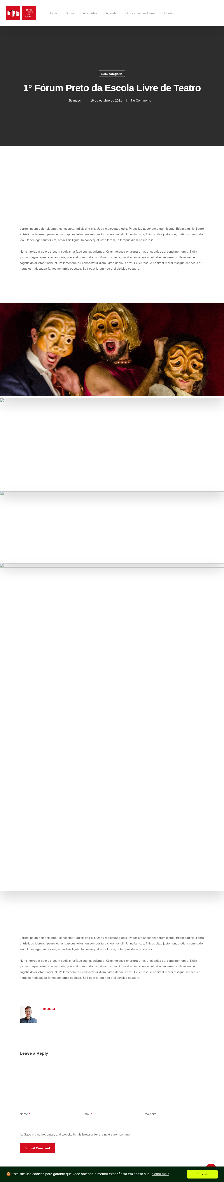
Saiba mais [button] (160, 1174)
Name (25, 1114)
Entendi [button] (202, 1174)
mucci (77, 100)
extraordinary (122, 192)
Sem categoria (111, 74)
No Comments (141, 100)
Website (150, 1114)
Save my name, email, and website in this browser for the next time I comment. (78, 1134)
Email (87, 1114)
